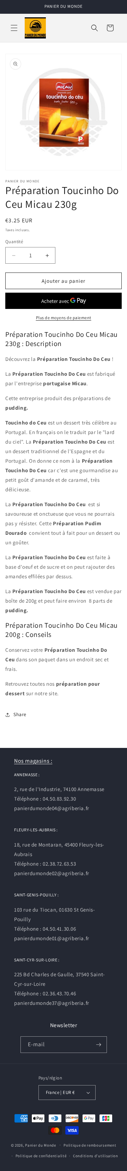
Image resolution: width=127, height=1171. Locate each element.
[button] (14, 28)
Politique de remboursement (90, 1145)
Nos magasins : (33, 761)
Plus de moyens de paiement (63, 317)
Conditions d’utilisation (95, 1155)
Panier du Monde (40, 1144)
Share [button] (19, 714)
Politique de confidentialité (41, 1155)
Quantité (14, 242)
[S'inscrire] (99, 1044)
